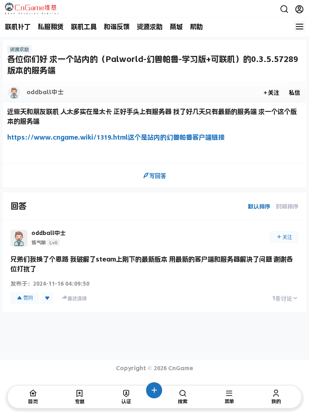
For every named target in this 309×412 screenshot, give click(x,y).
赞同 (28, 298)
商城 (176, 26)
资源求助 (150, 26)
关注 (273, 92)
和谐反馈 (117, 26)
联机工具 (84, 26)
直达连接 (77, 298)
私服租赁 (51, 26)
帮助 (196, 26)
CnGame (180, 368)
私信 (294, 92)
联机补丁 (18, 26)
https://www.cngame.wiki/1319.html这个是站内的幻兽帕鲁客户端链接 (116, 137)
